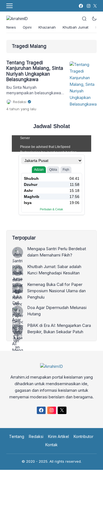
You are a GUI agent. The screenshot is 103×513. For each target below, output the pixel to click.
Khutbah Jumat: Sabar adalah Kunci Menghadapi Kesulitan (54, 269)
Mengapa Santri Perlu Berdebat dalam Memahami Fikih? (56, 252)
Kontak (51, 444)
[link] (81, 6)
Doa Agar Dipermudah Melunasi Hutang (57, 310)
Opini (27, 27)
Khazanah (47, 27)
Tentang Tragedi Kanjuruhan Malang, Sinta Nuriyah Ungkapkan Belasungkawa (34, 71)
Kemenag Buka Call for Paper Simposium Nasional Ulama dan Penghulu (56, 291)
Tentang (16, 436)
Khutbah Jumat (75, 27)
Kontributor (83, 436)
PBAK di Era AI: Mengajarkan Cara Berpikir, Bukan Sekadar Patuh (59, 328)
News (11, 27)
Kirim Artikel (58, 436)
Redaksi (36, 436)
